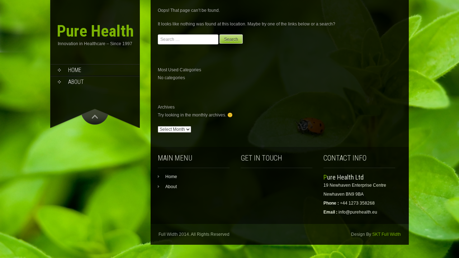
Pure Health (95, 31)
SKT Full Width (386, 234)
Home (74, 70)
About (76, 81)
